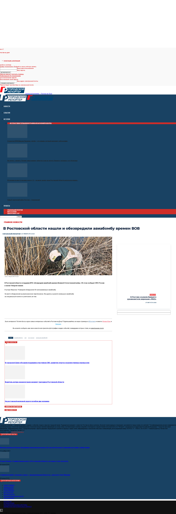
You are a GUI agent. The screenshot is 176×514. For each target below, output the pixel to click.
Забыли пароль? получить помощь (12, 74)
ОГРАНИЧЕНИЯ (9, 503)
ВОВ (25, 337)
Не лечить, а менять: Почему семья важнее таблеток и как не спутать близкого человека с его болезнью (42, 161)
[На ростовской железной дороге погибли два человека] (15, 398)
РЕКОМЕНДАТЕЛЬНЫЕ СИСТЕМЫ (15, 505)
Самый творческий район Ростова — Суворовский (23, 200)
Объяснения (40, 123)
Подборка (48, 123)
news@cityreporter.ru (17, 432)
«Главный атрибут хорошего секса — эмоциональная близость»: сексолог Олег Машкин (35, 475)
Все (8, 123)
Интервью (22, 123)
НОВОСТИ (7, 106)
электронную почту (97, 328)
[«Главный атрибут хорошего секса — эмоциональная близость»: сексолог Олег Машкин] (4, 471)
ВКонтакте (92, 321)
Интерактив (14, 123)
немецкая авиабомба (41, 337)
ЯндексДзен (106, 321)
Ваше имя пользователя (25, 68)
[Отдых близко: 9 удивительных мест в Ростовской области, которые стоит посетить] (4, 458)
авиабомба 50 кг (18, 337)
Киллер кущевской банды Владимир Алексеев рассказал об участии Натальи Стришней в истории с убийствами (45, 447)
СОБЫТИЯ (7, 113)
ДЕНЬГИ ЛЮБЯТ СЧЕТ (13, 213)
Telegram (58, 324)
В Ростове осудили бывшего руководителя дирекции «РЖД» (141, 298)
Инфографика (31, 123)
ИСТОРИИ (7, 119)
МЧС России (31, 337)
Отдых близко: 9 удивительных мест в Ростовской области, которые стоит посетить (34, 461)
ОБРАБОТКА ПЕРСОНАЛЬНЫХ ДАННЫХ (18, 507)
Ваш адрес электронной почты (27, 81)
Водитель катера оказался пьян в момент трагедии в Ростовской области (34, 382)
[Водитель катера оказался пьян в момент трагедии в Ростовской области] (15, 378)
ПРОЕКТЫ (7, 206)
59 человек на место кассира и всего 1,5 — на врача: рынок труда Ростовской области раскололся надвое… (42, 180)
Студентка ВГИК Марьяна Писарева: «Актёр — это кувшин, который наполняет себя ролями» (37, 141)
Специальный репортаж (15, 210)
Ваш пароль (21, 70)
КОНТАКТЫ (8, 501)
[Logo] (13, 101)
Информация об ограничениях (10, 76)
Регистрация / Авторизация (12, 61)
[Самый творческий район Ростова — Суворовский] (17, 196)
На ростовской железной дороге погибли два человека (27, 401)
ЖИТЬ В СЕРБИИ (11, 211)
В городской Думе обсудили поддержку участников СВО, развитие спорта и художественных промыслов (47, 363)
